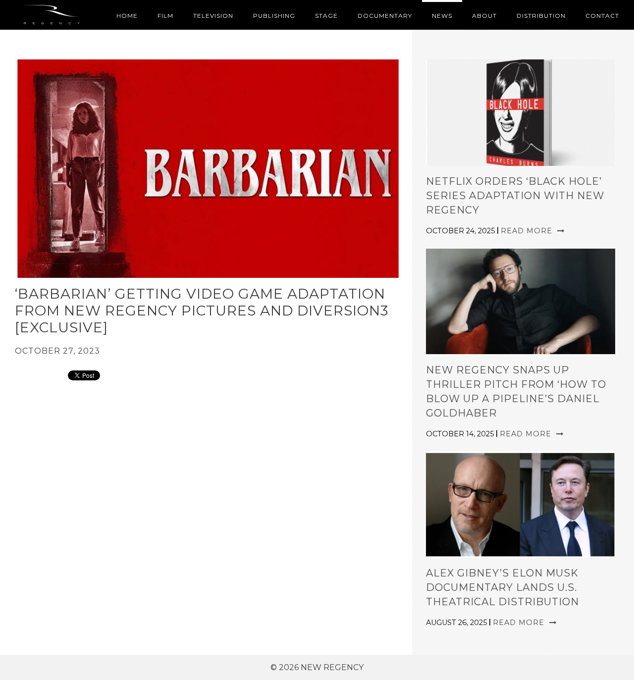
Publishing (274, 15)
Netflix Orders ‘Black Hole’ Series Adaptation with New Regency (515, 195)
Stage (326, 15)
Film (165, 15)
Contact (602, 15)
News (442, 15)
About (484, 15)
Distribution (541, 15)
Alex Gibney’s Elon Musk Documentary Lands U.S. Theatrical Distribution (502, 587)
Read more (528, 230)
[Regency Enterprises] (53, 15)
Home (127, 15)
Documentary (385, 15)
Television (213, 15)
